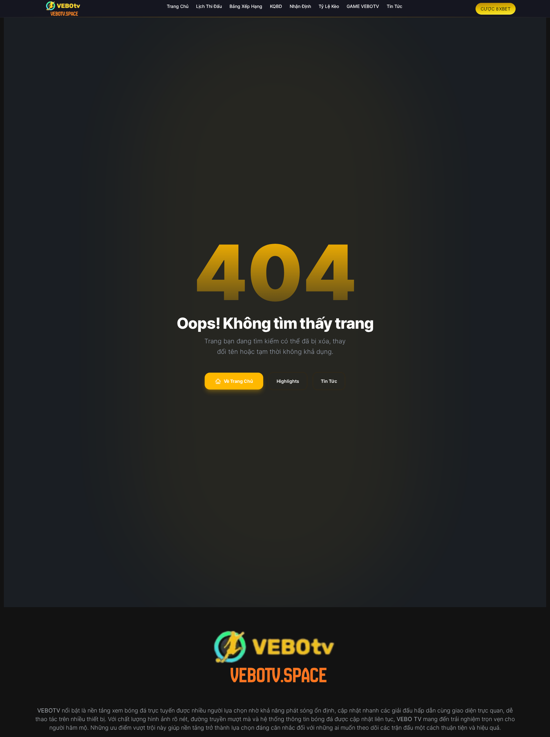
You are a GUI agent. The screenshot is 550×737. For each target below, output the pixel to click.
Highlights (288, 381)
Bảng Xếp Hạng (245, 6)
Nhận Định (300, 6)
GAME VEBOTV (363, 6)
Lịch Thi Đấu (209, 6)
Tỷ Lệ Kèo (329, 6)
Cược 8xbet (496, 8)
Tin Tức (394, 6)
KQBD (276, 6)
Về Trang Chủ (238, 381)
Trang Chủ (177, 6)
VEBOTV (48, 710)
